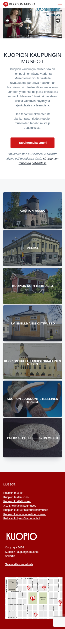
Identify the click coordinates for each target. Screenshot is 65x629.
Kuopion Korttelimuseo (32, 285)
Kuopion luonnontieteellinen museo (32, 400)
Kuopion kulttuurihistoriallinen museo (32, 363)
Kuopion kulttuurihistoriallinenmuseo (25, 509)
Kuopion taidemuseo (15, 497)
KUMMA (32, 248)
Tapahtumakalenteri (32, 142)
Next (57, 20)
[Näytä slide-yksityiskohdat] (32, 21)
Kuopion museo (33, 210)
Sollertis (10, 556)
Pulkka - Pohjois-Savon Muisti (32, 437)
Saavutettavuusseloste (19, 564)
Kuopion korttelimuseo (17, 501)
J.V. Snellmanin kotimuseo (32, 323)
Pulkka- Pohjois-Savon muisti (21, 518)
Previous (7, 20)
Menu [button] (56, 5)
